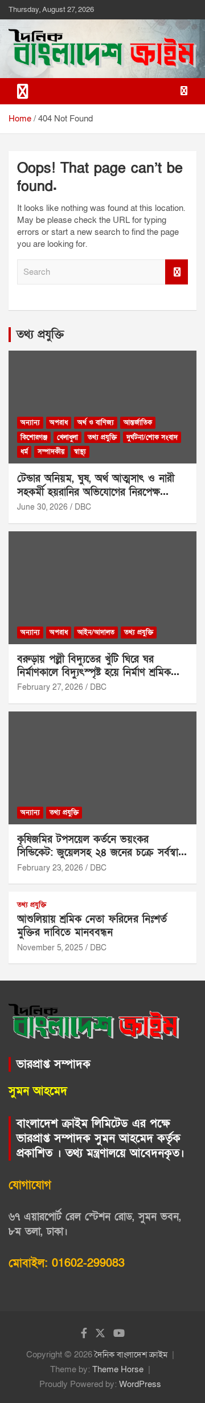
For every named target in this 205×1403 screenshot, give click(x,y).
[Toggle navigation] (23, 91)
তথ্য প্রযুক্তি (40, 334)
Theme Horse (118, 1369)
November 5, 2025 (50, 947)
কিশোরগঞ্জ (33, 437)
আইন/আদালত (95, 632)
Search (176, 272)
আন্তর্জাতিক (138, 422)
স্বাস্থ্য (80, 451)
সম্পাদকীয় (51, 451)
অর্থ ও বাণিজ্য (95, 422)
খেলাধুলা (67, 437)
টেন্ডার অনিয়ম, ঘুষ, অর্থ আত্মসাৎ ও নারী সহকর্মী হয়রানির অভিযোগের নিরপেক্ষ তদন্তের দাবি (95, 492)
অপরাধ (59, 422)
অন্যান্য (30, 422)
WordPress (140, 1384)
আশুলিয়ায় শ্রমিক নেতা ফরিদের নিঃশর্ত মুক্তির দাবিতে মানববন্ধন (92, 926)
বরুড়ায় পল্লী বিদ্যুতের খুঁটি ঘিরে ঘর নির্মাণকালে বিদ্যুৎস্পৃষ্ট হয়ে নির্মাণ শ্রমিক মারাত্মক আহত (94, 673)
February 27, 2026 (50, 687)
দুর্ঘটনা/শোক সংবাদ (152, 437)
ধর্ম (24, 451)
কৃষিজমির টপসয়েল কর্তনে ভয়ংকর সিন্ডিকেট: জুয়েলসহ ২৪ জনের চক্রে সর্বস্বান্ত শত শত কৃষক (101, 853)
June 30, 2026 (42, 507)
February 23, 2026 (50, 868)
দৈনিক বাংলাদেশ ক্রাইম (131, 1354)
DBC (83, 507)
